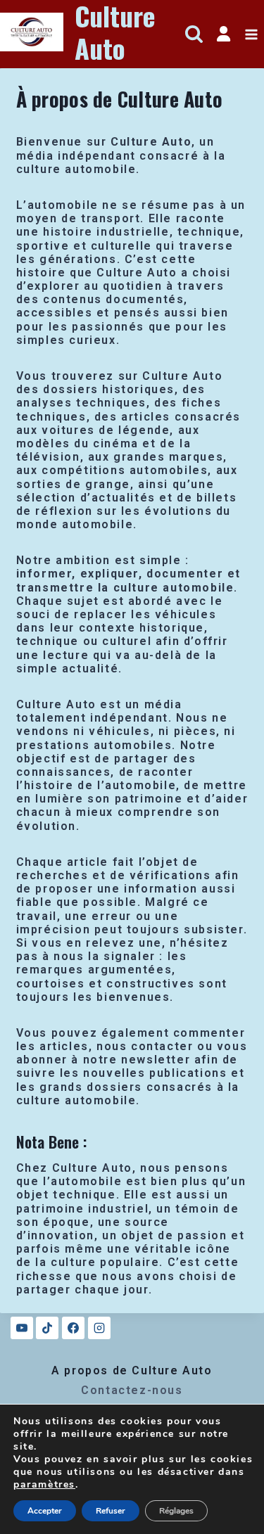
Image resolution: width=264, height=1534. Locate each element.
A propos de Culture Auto (131, 1370)
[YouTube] (22, 1328)
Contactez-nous (131, 1390)
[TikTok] (47, 1328)
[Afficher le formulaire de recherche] (194, 34)
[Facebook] (73, 1328)
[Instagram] (99, 1328)
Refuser (110, 1510)
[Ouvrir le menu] (251, 34)
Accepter (44, 1510)
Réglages (176, 1510)
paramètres (44, 1484)
